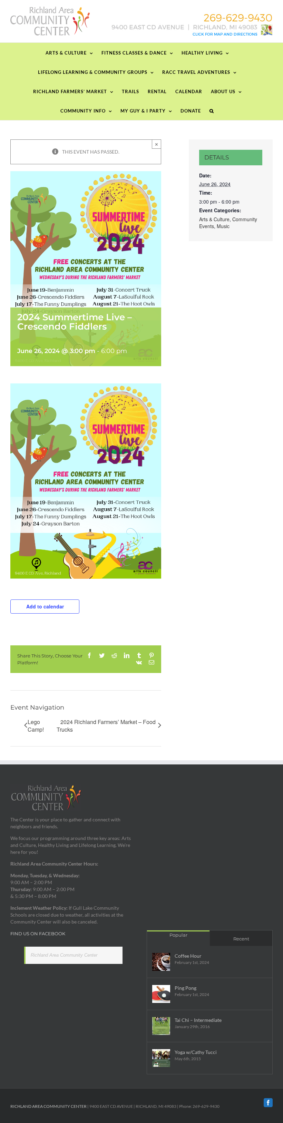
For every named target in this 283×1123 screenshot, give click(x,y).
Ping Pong (185, 988)
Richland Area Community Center (64, 955)
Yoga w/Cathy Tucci (196, 1052)
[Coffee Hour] (161, 962)
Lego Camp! (36, 726)
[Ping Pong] (161, 994)
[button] (211, 110)
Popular (178, 935)
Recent (241, 938)
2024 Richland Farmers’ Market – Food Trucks (106, 726)
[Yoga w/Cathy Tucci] (161, 1058)
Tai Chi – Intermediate (198, 1020)
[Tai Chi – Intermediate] (161, 1026)
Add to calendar (45, 606)
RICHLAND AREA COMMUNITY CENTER (48, 1106)
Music (223, 226)
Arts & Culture (214, 219)
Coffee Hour (188, 956)
